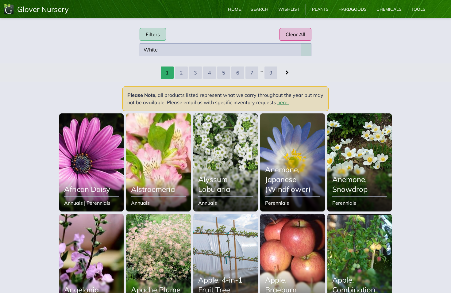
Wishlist (288, 9)
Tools (418, 9)
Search (259, 9)
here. (283, 102)
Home (234, 9)
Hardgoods (352, 9)
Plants (320, 9)
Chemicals (389, 9)
